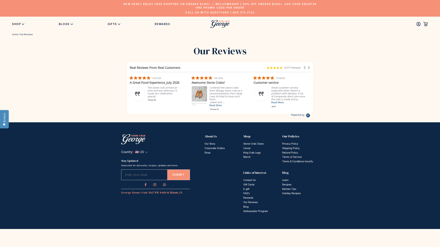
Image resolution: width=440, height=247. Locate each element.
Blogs (64, 24)
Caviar (247, 148)
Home (15, 34)
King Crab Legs (252, 152)
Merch (247, 156)
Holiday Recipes (291, 193)
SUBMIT (178, 174)
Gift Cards (249, 184)
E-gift (246, 188)
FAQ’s (246, 193)
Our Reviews (250, 202)
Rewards (162, 24)
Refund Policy (290, 152)
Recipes (287, 184)
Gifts (112, 24)
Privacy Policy (290, 143)
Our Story (210, 143)
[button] (304, 67)
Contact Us (249, 180)
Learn (285, 180)
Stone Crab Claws (253, 143)
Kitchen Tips (289, 188)
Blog (246, 206)
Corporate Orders (215, 148)
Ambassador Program (255, 211)
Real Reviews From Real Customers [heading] (155, 67)
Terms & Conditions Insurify (297, 161)
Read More (215, 105)
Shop (16, 24)
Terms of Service (292, 156)
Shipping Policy (291, 148)
